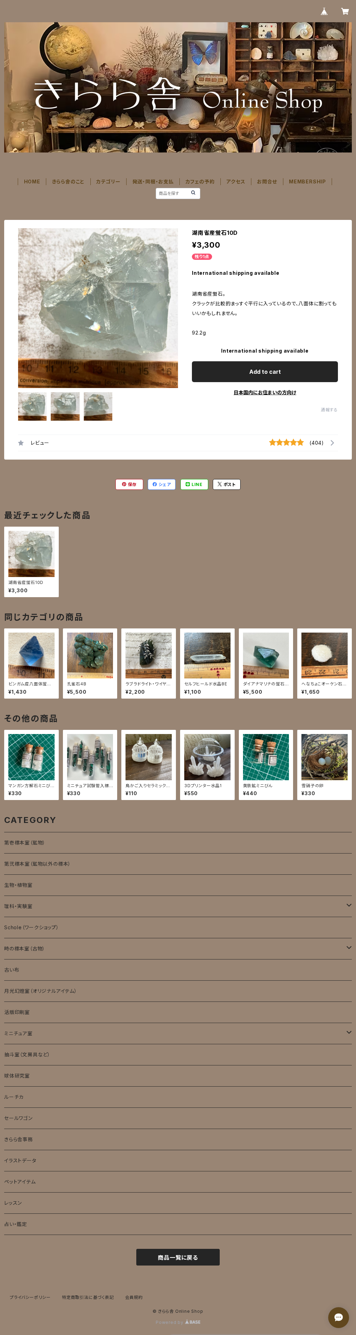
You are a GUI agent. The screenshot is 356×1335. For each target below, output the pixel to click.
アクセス (235, 181)
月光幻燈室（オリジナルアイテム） (40, 991)
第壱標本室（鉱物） (25, 843)
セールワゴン (18, 1118)
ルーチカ (14, 1097)
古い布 (11, 970)
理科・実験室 (18, 906)
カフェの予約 (200, 181)
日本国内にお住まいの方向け (265, 392)
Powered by (170, 1322)
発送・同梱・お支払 (153, 181)
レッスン (13, 1203)
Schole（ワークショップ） (31, 927)
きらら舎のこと (68, 181)
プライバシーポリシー (30, 1297)
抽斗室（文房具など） (27, 1054)
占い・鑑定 (15, 1224)
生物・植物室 (18, 885)
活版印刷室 (17, 1012)
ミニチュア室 (18, 1033)
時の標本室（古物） (24, 948)
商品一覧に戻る (178, 1257)
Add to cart (265, 371)
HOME (32, 181)
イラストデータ (20, 1160)
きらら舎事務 (18, 1139)
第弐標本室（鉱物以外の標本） (37, 864)
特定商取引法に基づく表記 (88, 1297)
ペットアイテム (20, 1182)
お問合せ (267, 181)
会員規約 (134, 1297)
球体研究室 (17, 1076)
